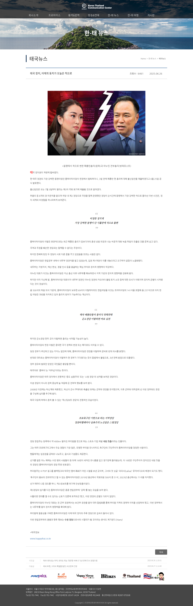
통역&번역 (74, 15)
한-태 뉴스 (113, 15)
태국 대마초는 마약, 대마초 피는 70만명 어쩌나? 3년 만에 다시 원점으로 (70, 560)
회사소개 (33, 15)
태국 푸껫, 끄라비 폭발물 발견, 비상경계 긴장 (60, 566)
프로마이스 (54, 15)
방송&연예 (93, 15)
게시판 (151, 15)
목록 (161, 552)
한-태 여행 (133, 15)
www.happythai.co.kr (40, 538)
